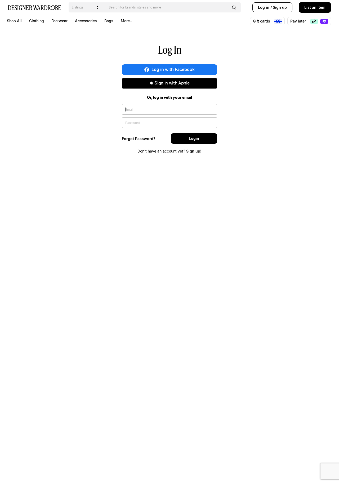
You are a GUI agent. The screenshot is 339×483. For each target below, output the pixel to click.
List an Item (314, 7)
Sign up (280, 7)
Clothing (36, 21)
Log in (263, 7)
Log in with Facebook (172, 69)
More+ (126, 21)
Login (194, 138)
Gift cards (262, 21)
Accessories (86, 21)
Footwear (59, 21)
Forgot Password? (138, 138)
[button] (169, 83)
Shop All (14, 21)
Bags (108, 21)
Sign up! (194, 151)
